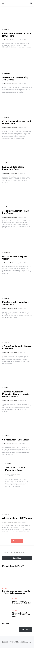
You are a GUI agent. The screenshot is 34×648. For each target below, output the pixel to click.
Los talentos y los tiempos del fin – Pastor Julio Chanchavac (16, 592)
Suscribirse (17, 558)
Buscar (5, 623)
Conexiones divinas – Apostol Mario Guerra (16, 122)
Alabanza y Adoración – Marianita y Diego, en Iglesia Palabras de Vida (15, 394)
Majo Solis (14, 598)
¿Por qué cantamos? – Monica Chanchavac (16, 347)
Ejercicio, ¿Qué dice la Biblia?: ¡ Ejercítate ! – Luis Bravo (21, 615)
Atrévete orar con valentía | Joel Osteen (15, 78)
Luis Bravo (6, 29)
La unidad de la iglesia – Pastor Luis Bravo (13, 168)
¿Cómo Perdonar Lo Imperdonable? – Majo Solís (21, 602)
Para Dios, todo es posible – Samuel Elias (15, 303)
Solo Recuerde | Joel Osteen (15, 440)
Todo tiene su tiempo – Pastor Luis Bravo (16, 468)
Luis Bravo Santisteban (10, 40)
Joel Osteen (7, 73)
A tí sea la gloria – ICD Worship (17, 518)
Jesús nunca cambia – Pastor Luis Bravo (16, 212)
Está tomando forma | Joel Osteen (14, 257)
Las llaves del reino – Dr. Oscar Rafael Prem (17, 34)
